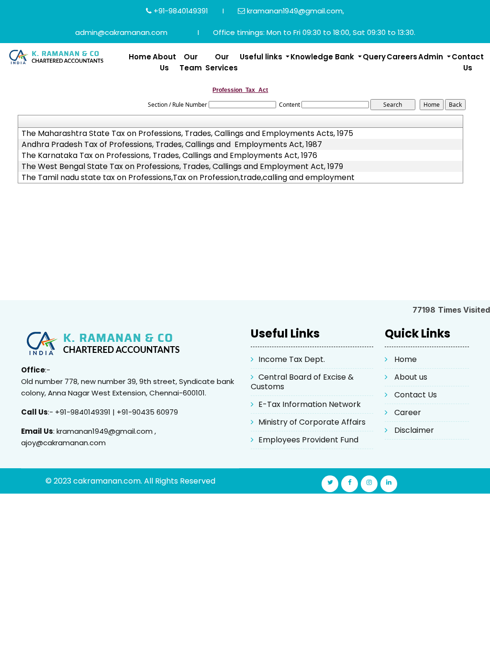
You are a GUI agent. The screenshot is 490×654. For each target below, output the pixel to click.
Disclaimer (414, 430)
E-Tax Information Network (309, 404)
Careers (402, 57)
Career (407, 412)
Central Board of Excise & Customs (302, 382)
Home (140, 57)
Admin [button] (431, 57)
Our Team (190, 62)
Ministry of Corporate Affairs (312, 422)
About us (410, 377)
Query (374, 57)
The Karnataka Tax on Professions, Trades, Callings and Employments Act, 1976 (169, 155)
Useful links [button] (262, 57)
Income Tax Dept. (291, 359)
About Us (164, 62)
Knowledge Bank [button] (323, 57)
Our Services (221, 62)
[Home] (61, 56)
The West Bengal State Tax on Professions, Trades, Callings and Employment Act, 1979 (182, 166)
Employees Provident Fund (308, 439)
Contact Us (468, 62)
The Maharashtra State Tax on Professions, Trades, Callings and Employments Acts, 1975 (187, 133)
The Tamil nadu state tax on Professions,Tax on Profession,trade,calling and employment (188, 177)
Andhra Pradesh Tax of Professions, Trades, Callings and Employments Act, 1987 (172, 144)
